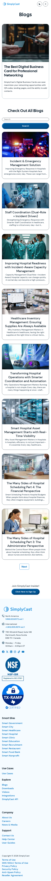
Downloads (8, 788)
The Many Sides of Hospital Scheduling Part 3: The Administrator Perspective (25, 542)
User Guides (8, 842)
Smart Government (12, 723)
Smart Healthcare (11, 730)
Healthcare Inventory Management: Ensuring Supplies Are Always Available (25, 322)
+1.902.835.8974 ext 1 (15, 627)
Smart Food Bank (11, 752)
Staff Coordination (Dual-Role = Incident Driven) (25, 214)
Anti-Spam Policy (11, 872)
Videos (5, 792)
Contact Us (8, 835)
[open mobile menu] (45, 3)
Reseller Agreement (12, 875)
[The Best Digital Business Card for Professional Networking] (25, 43)
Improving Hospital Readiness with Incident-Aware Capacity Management (25, 267)
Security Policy (10, 869)
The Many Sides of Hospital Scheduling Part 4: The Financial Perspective (25, 487)
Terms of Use (9, 859)
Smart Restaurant (11, 748)
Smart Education (11, 741)
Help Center (8, 839)
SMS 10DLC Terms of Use (15, 862)
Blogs (5, 784)
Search (25, 126)
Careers (6, 821)
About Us (7, 817)
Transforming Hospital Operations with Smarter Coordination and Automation (25, 377)
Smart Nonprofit (10, 755)
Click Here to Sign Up (25, 591)
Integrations (8, 795)
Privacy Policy (9, 866)
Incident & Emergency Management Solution (25, 163)
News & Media (9, 824)
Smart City (7, 726)
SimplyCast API (10, 799)
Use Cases (7, 773)
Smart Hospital (10, 734)
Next (24, 566)
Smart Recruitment (12, 744)
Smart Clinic (8, 737)
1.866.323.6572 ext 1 (14, 619)
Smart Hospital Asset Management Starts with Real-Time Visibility (25, 432)
